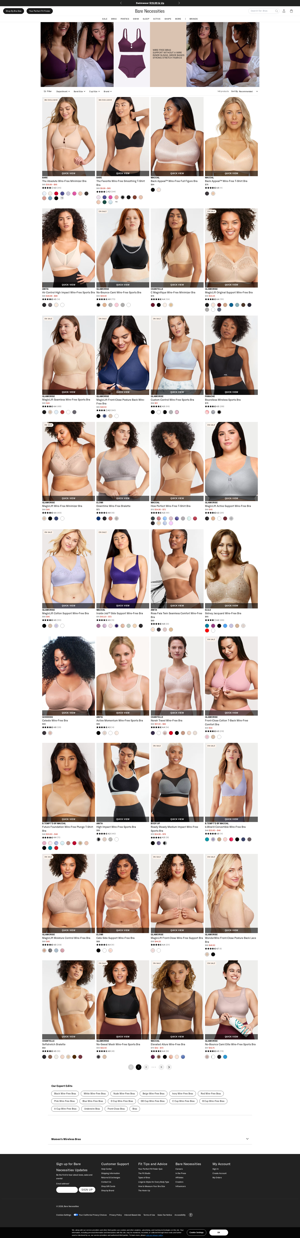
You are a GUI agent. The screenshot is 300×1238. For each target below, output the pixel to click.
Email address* (62, 1183)
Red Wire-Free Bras (211, 1093)
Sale (104, 19)
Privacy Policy (115, 1215)
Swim (136, 19)
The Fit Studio (144, 1173)
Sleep (146, 19)
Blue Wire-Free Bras (92, 1101)
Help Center (106, 1169)
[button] (292, 11)
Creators (179, 1182)
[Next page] (169, 1067)
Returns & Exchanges (110, 1177)
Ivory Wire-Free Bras (182, 1093)
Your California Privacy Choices (93, 1215)
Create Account (219, 1173)
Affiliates (179, 1177)
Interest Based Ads (132, 1215)
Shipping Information (110, 1173)
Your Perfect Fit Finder (39, 11)
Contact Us (106, 1182)
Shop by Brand (107, 1190)
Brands (194, 19)
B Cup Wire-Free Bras (213, 1101)
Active (156, 19)
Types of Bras (144, 1177)
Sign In (215, 1169)
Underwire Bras (92, 1108)
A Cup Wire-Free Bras (65, 1108)
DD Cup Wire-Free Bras (153, 1101)
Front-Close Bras (116, 1108)
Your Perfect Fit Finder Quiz (150, 1169)
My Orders (217, 1177)
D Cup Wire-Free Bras (122, 1101)
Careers (179, 1169)
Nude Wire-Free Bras (124, 1093)
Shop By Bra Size (13, 11)
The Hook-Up (144, 1190)
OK (218, 1232)
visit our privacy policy (154, 1235)
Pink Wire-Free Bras (64, 1101)
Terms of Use (149, 1215)
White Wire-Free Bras (95, 1093)
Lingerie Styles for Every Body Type (153, 1182)
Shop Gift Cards (108, 1186)
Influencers (180, 1186)
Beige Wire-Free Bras (153, 1093)
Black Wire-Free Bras (65, 1093)
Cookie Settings (197, 1232)
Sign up (87, 1189)
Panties (125, 19)
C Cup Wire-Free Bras (183, 1101)
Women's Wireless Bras (66, 1139)
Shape (168, 19)
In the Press (180, 1173)
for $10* (150, 3)
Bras (114, 19)
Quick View (68, 173)
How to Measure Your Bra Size (151, 1186)
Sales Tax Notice (165, 1215)
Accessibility (180, 1215)
